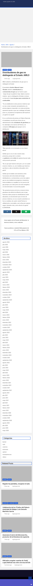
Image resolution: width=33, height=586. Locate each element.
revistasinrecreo (7, 454)
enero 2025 (6, 290)
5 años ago (7, 78)
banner (5, 69)
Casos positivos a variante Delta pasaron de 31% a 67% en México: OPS (16, 229)
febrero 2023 (6, 347)
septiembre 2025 (7, 270)
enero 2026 (6, 259)
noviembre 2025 (7, 264)
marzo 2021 (6, 405)
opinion (5, 452)
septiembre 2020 (7, 420)
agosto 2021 (6, 393)
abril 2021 (5, 403)
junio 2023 (5, 337)
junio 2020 (5, 428)
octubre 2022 (6, 357)
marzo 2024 (6, 315)
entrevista (5, 449)
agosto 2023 (6, 332)
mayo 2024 (6, 310)
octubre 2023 (6, 327)
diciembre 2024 (7, 292)
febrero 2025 (6, 287)
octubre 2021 (6, 388)
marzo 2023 (6, 345)
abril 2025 (5, 282)
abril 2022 (5, 372)
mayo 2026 (6, 249)
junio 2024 (5, 307)
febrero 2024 (6, 317)
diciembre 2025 (7, 262)
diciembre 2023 (7, 322)
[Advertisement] (16, 25)
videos (9, 69)
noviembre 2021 (7, 385)
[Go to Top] (30, 578)
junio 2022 (5, 367)
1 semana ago (8, 565)
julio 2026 (5, 244)
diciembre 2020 (7, 413)
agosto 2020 (6, 423)
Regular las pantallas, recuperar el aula (16, 484)
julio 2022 (5, 365)
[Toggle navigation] (3, 5)
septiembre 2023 (7, 330)
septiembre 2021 (7, 390)
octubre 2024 (6, 297)
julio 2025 (5, 275)
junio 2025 (5, 277)
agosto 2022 (6, 362)
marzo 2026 (6, 254)
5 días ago (6, 486)
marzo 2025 (6, 285)
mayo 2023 (6, 340)
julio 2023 (5, 335)
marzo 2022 (6, 375)
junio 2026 (5, 247)
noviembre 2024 (7, 295)
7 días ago (6, 513)
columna (5, 447)
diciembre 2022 (7, 352)
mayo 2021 (6, 400)
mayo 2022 (6, 370)
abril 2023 (5, 342)
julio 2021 (5, 395)
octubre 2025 (6, 267)
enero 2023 (6, 350)
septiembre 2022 (7, 360)
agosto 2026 (6, 242)
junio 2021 (5, 398)
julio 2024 (5, 305)
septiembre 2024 (7, 300)
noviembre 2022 (7, 355)
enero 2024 (6, 320)
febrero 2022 (6, 377)
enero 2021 (6, 410)
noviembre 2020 (7, 415)
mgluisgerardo (16, 78)
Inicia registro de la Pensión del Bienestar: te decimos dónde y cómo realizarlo (16, 221)
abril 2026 (5, 252)
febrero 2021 (6, 408)
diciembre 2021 (7, 383)
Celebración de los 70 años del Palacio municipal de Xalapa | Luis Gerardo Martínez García (16, 509)
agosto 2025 (6, 272)
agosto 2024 (6, 302)
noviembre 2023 (7, 325)
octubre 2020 (6, 418)
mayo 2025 (6, 280)
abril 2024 (5, 312)
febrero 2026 (6, 257)
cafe (4, 444)
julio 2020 (5, 425)
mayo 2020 (6, 430)
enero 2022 (6, 380)
